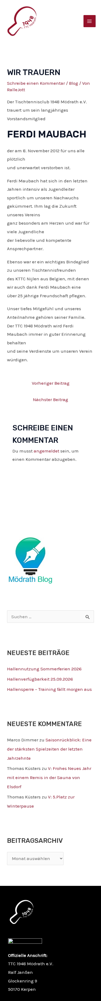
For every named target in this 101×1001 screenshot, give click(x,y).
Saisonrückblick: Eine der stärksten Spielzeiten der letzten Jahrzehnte (49, 749)
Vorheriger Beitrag (50, 383)
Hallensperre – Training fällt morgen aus (49, 689)
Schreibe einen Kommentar (36, 83)
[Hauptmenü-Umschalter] (89, 21)
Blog (73, 83)
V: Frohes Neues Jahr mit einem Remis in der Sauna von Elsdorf (49, 777)
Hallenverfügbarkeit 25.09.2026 (40, 679)
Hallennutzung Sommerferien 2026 (44, 668)
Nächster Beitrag (50, 399)
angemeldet (46, 451)
